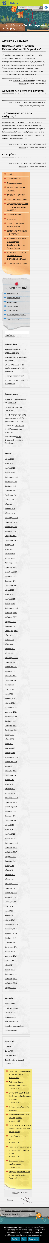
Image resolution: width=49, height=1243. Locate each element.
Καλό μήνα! (9, 154)
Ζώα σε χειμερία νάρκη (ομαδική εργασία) (17, 1164)
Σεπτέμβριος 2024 (11, 540)
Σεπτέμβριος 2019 (11, 775)
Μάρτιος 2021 (10, 703)
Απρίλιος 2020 (10, 748)
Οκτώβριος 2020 (10, 726)
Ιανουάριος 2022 (11, 662)
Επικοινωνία (11, 219)
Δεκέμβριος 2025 (11, 482)
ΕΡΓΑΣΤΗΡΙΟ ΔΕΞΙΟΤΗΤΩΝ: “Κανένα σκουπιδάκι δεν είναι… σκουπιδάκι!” (16, 368)
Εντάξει (15, 1239)
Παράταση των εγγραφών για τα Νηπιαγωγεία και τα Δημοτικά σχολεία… (20, 1151)
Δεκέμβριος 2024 (11, 527)
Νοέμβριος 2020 (10, 721)
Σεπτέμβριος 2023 (11, 586)
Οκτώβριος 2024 (10, 536)
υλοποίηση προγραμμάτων (16, 315)
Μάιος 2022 (9, 644)
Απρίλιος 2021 (10, 698)
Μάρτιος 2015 (10, 951)
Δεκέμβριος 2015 (11, 933)
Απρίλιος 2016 (10, 915)
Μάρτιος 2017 (10, 879)
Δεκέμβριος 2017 (11, 852)
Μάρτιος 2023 (10, 604)
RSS (39, 1215)
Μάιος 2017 (9, 870)
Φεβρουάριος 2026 (11, 477)
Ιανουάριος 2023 (11, 613)
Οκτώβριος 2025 (10, 491)
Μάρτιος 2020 (10, 753)
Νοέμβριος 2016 (10, 897)
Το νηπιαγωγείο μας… (14, 183)
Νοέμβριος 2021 (10, 671)
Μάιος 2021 (9, 694)
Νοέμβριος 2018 (10, 811)
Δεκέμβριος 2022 (11, 617)
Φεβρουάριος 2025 (11, 518)
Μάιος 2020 (9, 744)
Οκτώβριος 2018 (10, 816)
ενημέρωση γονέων (13, 298)
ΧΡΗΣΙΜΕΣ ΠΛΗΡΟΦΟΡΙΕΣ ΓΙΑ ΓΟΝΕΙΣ (17, 188)
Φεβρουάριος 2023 (11, 608)
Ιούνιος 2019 (9, 780)
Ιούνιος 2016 (9, 906)
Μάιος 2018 (9, 830)
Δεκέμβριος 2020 (11, 717)
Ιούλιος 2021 (9, 685)
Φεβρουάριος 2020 (11, 757)
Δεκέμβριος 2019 (11, 762)
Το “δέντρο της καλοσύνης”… (15, 376)
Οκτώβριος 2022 (10, 626)
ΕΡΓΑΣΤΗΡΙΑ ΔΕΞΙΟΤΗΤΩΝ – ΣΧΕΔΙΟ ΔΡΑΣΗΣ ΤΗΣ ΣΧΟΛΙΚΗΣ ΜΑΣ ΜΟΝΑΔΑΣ (17, 256)
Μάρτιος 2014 (10, 970)
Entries (9, 1051)
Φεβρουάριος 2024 (11, 563)
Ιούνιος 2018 (9, 825)
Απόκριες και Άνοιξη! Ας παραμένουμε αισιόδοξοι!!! (14, 429)
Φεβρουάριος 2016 (11, 924)
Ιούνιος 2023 (9, 590)
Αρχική (9, 174)
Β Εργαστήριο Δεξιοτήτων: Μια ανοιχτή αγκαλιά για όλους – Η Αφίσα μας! (19, 1175)
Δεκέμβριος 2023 (11, 572)
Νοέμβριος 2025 (10, 486)
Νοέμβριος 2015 (10, 938)
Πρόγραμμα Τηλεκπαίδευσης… (18, 263)
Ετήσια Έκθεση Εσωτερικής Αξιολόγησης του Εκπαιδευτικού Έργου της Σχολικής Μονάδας (16, 243)
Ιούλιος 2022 (9, 635)
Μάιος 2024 (9, 549)
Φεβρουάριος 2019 (11, 798)
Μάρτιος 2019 (10, 793)
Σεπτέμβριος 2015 (11, 947)
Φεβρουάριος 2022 (11, 658)
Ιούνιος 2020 (9, 739)
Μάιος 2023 (9, 595)
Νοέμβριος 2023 (10, 576)
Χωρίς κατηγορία (13, 319)
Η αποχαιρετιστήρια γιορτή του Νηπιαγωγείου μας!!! (20, 1074)
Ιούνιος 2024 (9, 545)
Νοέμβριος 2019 (10, 766)
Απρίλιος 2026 (10, 468)
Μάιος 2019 (9, 784)
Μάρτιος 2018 (10, 839)
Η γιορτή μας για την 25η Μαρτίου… (17, 1139)
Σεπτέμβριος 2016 (11, 902)
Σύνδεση (8, 1046)
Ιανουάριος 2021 (11, 712)
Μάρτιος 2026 (10, 473)
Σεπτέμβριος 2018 (11, 820)
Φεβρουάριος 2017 (11, 884)
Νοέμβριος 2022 (10, 622)
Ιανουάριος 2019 (11, 802)
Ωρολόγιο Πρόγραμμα (14, 215)
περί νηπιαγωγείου (13, 310)
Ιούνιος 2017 (9, 866)
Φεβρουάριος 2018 (11, 843)
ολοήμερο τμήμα (13, 306)
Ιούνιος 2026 (9, 459)
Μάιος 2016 (9, 911)
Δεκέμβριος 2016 (11, 893)
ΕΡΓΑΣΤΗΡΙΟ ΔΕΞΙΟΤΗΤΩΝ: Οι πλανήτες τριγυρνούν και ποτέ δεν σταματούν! (20, 1128)
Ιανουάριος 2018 (11, 848)
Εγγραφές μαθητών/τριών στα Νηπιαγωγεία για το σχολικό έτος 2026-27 (17, 207)
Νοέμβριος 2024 (10, 531)
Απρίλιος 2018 (10, 834)
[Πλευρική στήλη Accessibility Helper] (46, 7)
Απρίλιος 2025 (10, 509)
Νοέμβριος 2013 (10, 988)
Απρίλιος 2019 (10, 789)
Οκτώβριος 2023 (10, 581)
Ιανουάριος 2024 (11, 567)
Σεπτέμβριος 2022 (11, 631)
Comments (10, 1055)
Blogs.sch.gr (16, 1214)
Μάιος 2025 (9, 504)
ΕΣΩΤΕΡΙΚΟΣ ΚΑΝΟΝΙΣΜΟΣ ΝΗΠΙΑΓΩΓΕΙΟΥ (17, 232)
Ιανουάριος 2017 (11, 888)
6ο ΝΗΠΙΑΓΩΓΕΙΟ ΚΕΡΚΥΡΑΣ (23, 80)
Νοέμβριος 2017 (10, 857)
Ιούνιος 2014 (9, 961)
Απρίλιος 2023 (10, 599)
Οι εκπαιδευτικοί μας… (15, 179)
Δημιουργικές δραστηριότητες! (17, 199)
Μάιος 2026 (9, 464)
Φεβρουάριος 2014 (11, 974)
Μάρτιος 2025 (10, 513)
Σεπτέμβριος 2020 (11, 730)
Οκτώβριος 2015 (10, 942)
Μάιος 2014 (9, 965)
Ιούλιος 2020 (9, 735)
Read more (33, 1239)
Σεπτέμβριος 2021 (11, 680)
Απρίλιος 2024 (10, 554)
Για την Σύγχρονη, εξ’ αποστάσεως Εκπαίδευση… (14, 440)
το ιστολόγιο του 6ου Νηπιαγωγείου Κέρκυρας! (20, 1211)
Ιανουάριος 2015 (11, 956)
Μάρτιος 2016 (10, 920)
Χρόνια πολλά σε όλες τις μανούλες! (23, 90)
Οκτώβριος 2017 (10, 861)
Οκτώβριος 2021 (10, 676)
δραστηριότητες (12, 294)
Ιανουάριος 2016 (11, 929)
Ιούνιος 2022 (9, 640)
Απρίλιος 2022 (10, 649)
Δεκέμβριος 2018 (11, 807)
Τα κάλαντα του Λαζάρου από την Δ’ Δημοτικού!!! (19, 1118)
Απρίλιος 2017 (10, 875)
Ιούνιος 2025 (9, 500)
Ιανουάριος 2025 (11, 522)
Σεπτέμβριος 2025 (11, 495)
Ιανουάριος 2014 (11, 979)
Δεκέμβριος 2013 (11, 983)
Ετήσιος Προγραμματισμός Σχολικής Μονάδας (16, 224)
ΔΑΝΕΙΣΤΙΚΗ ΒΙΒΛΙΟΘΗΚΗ (16, 195)
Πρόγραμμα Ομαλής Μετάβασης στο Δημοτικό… (18, 1085)
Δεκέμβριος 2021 (11, 667)
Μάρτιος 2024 (10, 558)
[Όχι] (45, 1233)
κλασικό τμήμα (12, 302)
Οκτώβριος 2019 (10, 771)
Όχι (23, 1239)
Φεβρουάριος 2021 (11, 708)
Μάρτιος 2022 (10, 653)
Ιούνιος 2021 (9, 689)
